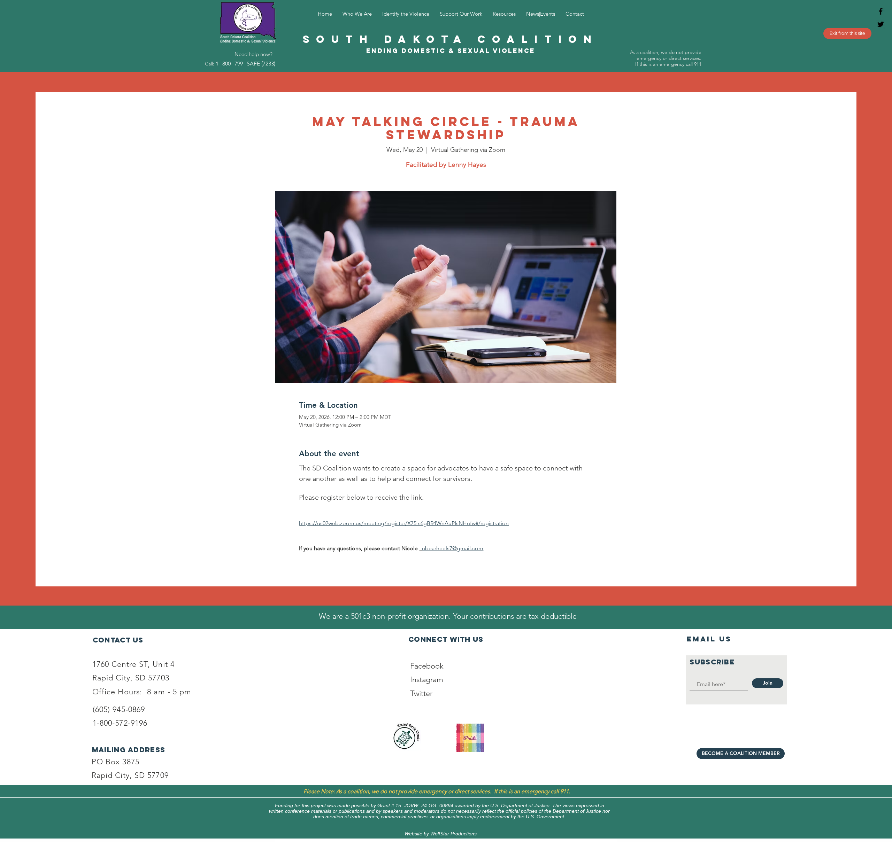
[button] (406, 13)
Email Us (709, 638)
